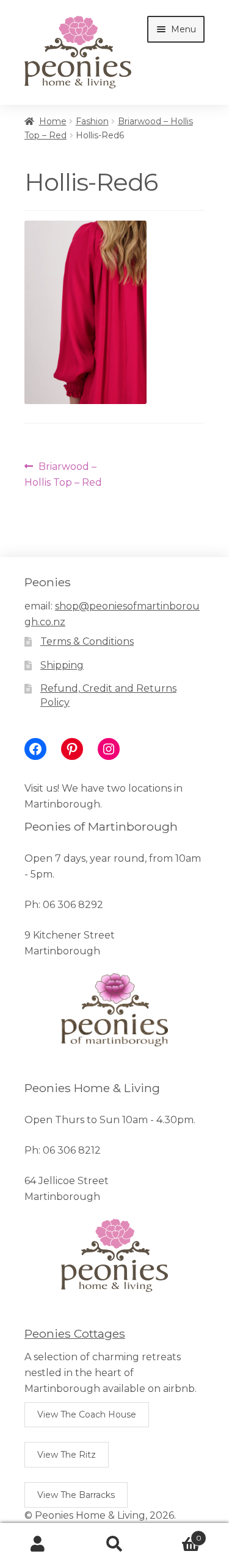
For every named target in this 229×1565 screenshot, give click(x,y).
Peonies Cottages (74, 1333)
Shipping (62, 665)
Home (53, 121)
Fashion (92, 121)
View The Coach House (86, 1414)
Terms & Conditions (87, 641)
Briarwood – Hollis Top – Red (63, 474)
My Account (38, 1544)
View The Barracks (76, 1494)
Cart (177, 1533)
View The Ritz (66, 1454)
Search (114, 1544)
